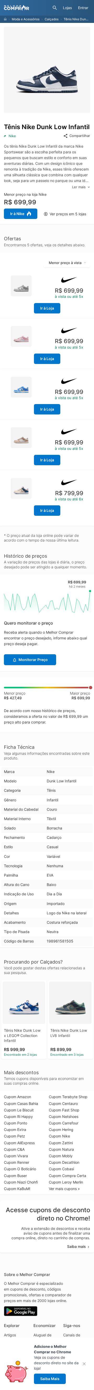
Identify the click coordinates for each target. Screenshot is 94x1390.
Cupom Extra (15, 1129)
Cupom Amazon (17, 1097)
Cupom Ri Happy (18, 1116)
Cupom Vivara (16, 1156)
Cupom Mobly (61, 1156)
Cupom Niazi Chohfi (21, 1182)
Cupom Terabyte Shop (68, 1097)
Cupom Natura (61, 1149)
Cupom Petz (14, 1136)
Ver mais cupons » (64, 1188)
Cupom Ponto (15, 1123)
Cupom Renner (16, 1162)
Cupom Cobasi (61, 1169)
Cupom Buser (15, 1175)
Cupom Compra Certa (67, 1175)
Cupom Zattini (61, 1143)
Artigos (10, 1335)
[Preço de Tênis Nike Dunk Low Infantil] (21, 285)
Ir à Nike (17, 213)
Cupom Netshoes (63, 1116)
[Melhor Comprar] (27, 8)
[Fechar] (86, 1363)
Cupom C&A (14, 1149)
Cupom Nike (59, 1136)
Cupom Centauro (63, 1103)
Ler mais (79, 187)
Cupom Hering (61, 1129)
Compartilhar (79, 136)
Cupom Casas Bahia (21, 1103)
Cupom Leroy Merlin (66, 1182)
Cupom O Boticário (20, 1169)
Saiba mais (76, 1246)
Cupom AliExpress (19, 1143)
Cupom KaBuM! (17, 1188)
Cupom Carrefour (63, 1123)
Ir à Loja (47, 308)
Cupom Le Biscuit (19, 1110)
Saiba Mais (50, 1378)
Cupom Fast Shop (64, 1110)
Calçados (51, 19)
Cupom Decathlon (64, 1162)
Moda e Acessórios (25, 19)
